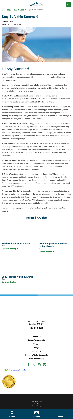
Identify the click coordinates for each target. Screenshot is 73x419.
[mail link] (44, 364)
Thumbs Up (36, 351)
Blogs (9, 10)
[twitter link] (33, 364)
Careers (36, 344)
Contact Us (36, 337)
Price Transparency (36, 359)
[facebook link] (28, 364)
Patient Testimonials (36, 340)
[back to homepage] (3, 10)
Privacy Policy (36, 406)
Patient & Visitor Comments (36, 355)
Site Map (36, 404)
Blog (11, 21)
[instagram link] (39, 364)
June (22, 10)
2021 (15, 10)
